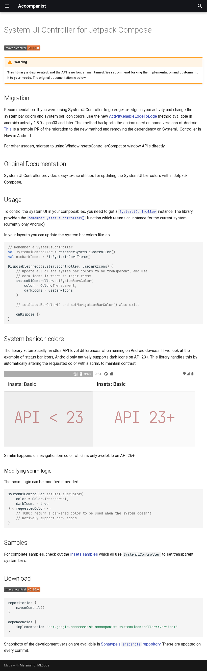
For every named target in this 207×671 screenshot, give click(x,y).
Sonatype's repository (131, 644)
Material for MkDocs (34, 665)
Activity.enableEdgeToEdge (133, 116)
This (8, 129)
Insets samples (84, 554)
